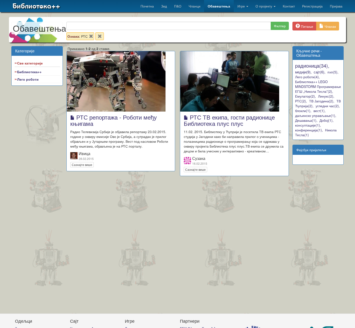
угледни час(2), (328, 105)
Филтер (280, 25)
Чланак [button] (330, 26)
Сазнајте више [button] (82, 165)
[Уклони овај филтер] (91, 37)
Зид (164, 6)
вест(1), (319, 110)
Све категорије (30, 63)
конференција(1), (309, 130)
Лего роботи (28, 79)
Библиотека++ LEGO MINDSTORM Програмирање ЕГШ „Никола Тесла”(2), (318, 86)
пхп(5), (332, 72)
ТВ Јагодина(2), (321, 101)
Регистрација (312, 6)
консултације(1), (308, 125)
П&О (177, 6)
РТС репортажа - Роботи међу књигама (113, 120)
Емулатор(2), (305, 96)
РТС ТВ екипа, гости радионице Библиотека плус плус (229, 120)
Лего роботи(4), (307, 76)
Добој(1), (327, 120)
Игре (241, 6)
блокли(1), (303, 110)
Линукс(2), (326, 96)
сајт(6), (319, 71)
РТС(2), (301, 101)
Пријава (336, 6)
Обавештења (219, 6)
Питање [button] (306, 26)
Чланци (194, 6)
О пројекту (264, 6)
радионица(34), (312, 65)
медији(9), (303, 71)
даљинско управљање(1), (315, 115)
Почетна (147, 6)
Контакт (289, 6)
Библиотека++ (36, 6)
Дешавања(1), (306, 120)
